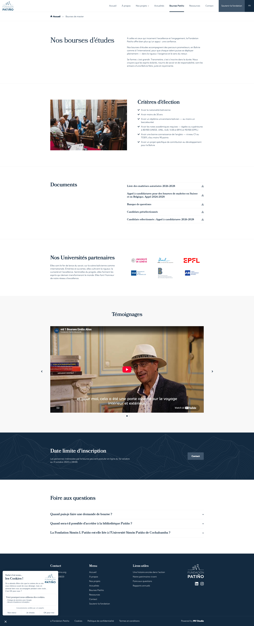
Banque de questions (139, 204)
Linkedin (196, 583)
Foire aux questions (142, 581)
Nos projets (141, 6)
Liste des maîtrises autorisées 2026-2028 (151, 186)
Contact (209, 6)
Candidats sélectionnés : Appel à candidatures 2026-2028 (160, 219)
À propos (126, 6)
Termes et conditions (129, 621)
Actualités (159, 6)
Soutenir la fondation (231, 6)
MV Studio (198, 621)
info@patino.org (58, 572)
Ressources (194, 6)
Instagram (202, 583)
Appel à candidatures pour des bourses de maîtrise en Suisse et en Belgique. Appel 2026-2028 (162, 195)
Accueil (112, 6)
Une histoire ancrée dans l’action (149, 572)
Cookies (78, 621)
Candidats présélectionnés (142, 212)
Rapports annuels (141, 586)
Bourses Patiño (176, 6)
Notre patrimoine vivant (145, 577)
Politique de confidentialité (101, 621)
